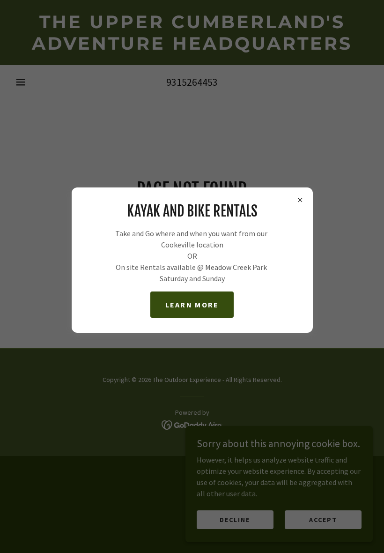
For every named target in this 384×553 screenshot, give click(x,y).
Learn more (192, 304)
